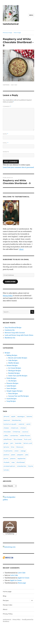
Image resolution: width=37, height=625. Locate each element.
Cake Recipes (12, 360)
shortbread (21, 462)
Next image (17, 32)
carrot (28, 424)
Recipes (7, 353)
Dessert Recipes (12, 365)
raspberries (21, 458)
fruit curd (27, 439)
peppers (20, 455)
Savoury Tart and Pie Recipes (18, 396)
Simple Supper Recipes (14, 391)
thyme (30, 466)
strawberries (21, 466)
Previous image (7, 32)
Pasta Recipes (13, 393)
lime (12, 447)
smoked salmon (9, 466)
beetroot (7, 420)
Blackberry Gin (10, 338)
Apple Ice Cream (23, 578)
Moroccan (19, 447)
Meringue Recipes (14, 370)
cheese (6, 428)
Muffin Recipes (13, 363)
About (21, 249)
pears (13, 455)
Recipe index (7, 605)
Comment (7, 106)
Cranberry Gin (10, 330)
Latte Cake (21, 573)
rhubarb (6, 462)
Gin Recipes (12, 381)
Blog (4, 596)
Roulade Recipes (14, 373)
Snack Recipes (11, 398)
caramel (21, 424)
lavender (18, 443)
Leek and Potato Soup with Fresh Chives (19, 335)
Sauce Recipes (11, 388)
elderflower (8, 439)
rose (13, 462)
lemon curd (28, 443)
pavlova (6, 455)
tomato (6, 470)
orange (23, 451)
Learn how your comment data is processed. (18, 167)
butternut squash (10, 424)
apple (13, 416)
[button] (11, 13)
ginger (6, 443)
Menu (31, 15)
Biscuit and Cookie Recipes (17, 358)
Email (5, 143)
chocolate (7, 432)
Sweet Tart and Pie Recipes (17, 376)
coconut (25, 432)
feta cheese (18, 439)
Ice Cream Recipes (14, 368)
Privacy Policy (8, 295)
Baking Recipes (11, 355)
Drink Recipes (11, 378)
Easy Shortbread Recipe (13, 327)
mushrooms (8, 451)
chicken (23, 428)
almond (6, 416)
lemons (6, 447)
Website (6, 151)
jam (11, 443)
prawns (12, 458)
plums (6, 458)
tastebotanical (10, 24)
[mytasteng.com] (18, 547)
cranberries (14, 435)
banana (29, 416)
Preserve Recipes (12, 383)
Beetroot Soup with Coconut (15, 333)
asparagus (21, 416)
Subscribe (10, 282)
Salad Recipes (11, 386)
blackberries (16, 420)
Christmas (16, 432)
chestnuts (14, 428)
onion (16, 451)
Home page (22, 583)
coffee (6, 435)
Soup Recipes (11, 401)
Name (5, 134)
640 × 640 (14, 85)
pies (26, 455)
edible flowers (25, 435)
